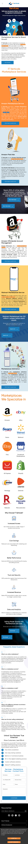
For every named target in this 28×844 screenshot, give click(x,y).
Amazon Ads (13, 170)
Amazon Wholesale (6, 246)
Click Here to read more (10, 123)
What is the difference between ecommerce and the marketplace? (13, 705)
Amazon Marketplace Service (12, 103)
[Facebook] (9, 815)
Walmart (3, 295)
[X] (12, 815)
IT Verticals (4, 43)
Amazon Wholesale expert (9, 254)
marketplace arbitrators (17, 374)
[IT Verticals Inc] (14, 4)
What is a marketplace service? (9, 669)
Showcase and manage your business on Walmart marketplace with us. (14, 324)
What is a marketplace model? (9, 688)
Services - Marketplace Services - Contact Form (14, 770)
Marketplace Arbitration (10, 369)
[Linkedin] (16, 815)
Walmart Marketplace (19, 301)
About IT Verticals (5, 820)
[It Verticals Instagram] (19, 815)
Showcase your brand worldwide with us (14, 626)
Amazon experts (22, 116)
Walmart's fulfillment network (14, 298)
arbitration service (6, 380)
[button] (26, 811)
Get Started (7, 62)
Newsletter (6, 808)
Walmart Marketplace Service (12, 292)
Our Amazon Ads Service (8, 167)
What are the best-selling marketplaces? (12, 719)
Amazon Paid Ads (8, 154)
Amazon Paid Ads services (19, 157)
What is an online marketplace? (10, 654)
